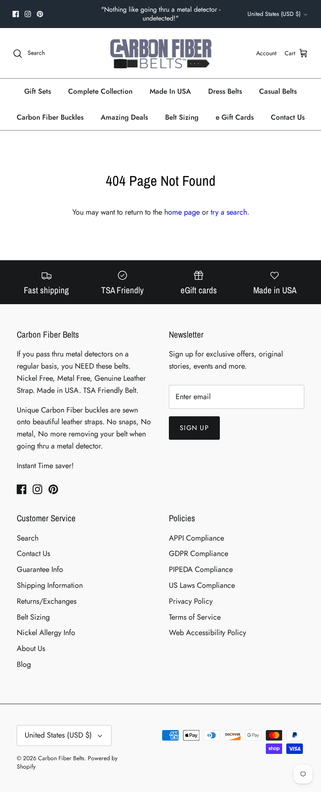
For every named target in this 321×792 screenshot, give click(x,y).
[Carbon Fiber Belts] (161, 53)
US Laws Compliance (202, 585)
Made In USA (170, 91)
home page (182, 212)
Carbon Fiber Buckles (50, 117)
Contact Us (288, 117)
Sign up (194, 428)
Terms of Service (195, 617)
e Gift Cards (235, 117)
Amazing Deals (124, 117)
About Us (31, 648)
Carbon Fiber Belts (61, 758)
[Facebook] (16, 14)
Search (27, 538)
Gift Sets (37, 91)
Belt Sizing (182, 117)
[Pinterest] (40, 14)
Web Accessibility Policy (207, 632)
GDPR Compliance (198, 553)
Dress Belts (225, 91)
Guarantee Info (40, 569)
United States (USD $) (274, 14)
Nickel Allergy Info (46, 632)
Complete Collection (100, 91)
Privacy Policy (191, 601)
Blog (24, 664)
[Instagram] (28, 14)
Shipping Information (50, 585)
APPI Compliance (196, 538)
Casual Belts (278, 91)
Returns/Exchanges (46, 601)
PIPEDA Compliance (201, 569)
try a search (229, 212)
